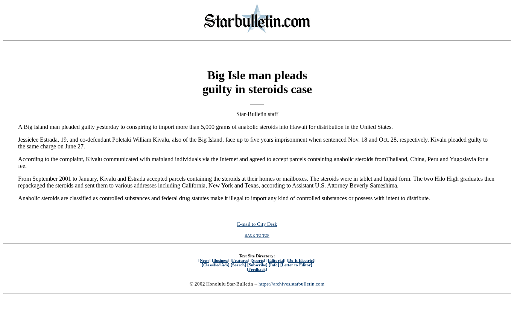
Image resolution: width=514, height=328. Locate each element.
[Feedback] (257, 269)
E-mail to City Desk (257, 224)
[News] (204, 260)
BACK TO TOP (257, 235)
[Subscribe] (257, 265)
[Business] (221, 260)
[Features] (240, 260)
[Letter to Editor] (296, 265)
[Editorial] (276, 260)
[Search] (238, 265)
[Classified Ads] (216, 265)
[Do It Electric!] (301, 260)
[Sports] (258, 260)
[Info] (274, 265)
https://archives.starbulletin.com (291, 284)
